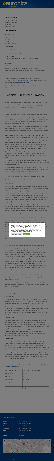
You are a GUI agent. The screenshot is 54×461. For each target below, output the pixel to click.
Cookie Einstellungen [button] (16, 234)
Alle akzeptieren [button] (26, 234)
